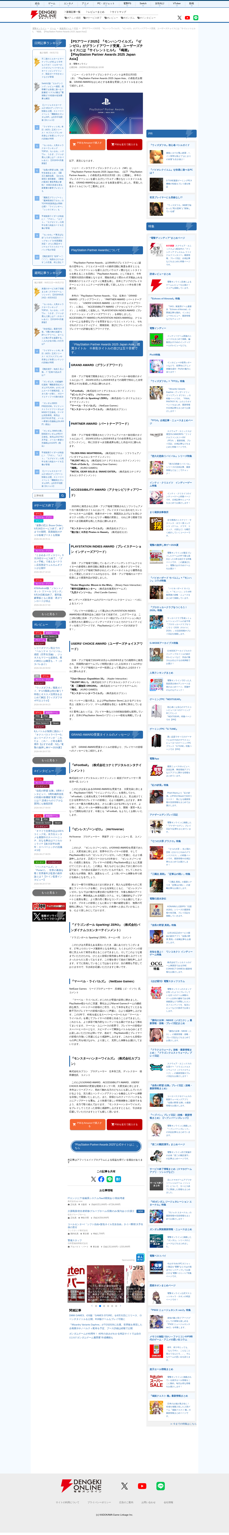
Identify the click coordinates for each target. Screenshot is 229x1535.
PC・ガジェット (106, 3)
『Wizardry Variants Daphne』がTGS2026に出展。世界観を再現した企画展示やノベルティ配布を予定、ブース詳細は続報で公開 (105, 1326)
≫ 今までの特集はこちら (183, 1424)
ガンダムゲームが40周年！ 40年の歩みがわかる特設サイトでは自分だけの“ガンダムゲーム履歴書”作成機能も (105, 1335)
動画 (191, 3)
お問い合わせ (148, 1502)
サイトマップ (119, 12)
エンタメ (68, 3)
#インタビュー (148, 17)
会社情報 (168, 1502)
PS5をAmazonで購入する (89, 144)
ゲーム (51, 3)
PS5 (76, 28)
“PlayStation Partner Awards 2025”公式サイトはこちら (105, 1146)
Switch (143, 3)
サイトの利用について (67, 1502)
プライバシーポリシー (99, 1502)
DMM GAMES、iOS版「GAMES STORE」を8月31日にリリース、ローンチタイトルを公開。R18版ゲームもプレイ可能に (105, 1317)
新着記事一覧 (73, 12)
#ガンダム (129, 17)
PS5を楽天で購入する (126, 144)
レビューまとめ (96, 12)
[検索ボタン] (62, 495)
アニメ (85, 3)
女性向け (159, 3)
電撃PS (127, 3)
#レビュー (112, 17)
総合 (37, 3)
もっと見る (48, 614)
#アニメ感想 (74, 17)
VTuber (177, 3)
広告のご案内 (126, 1502)
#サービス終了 (94, 17)
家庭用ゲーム (66, 28)
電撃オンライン (39, 28)
